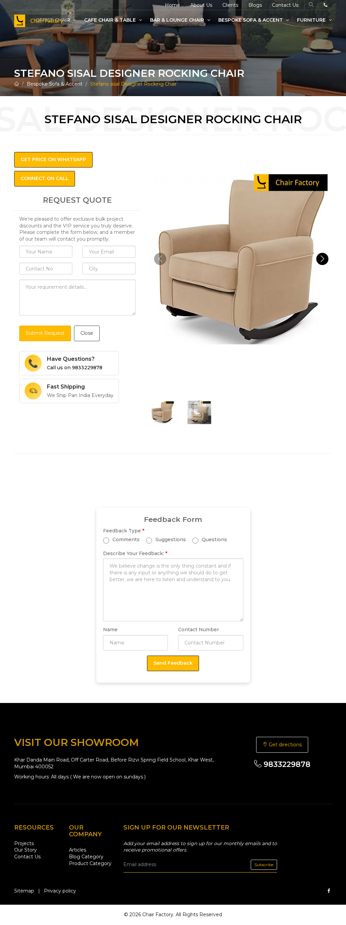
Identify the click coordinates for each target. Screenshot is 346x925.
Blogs (255, 5)
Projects (24, 843)
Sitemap (24, 891)
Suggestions (170, 539)
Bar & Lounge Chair (177, 20)
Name (110, 629)
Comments (125, 539)
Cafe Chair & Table (110, 20)
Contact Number (198, 629)
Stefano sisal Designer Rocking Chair (133, 84)
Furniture (312, 20)
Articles (77, 850)
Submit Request (45, 333)
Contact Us (285, 5)
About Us (201, 5)
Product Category (90, 863)
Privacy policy (60, 891)
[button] (322, 259)
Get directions (284, 745)
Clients (230, 5)
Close (86, 333)
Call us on (74, 368)
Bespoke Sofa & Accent (251, 20)
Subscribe (263, 864)
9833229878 (286, 764)
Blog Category (86, 857)
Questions (213, 539)
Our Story (25, 850)
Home (172, 5)
